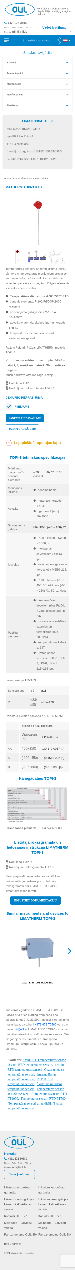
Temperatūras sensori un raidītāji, (30, 1103)
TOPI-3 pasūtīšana (18, 143)
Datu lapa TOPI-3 (20, 383)
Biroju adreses (12, 1243)
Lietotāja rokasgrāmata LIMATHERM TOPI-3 (34, 151)
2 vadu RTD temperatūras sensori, (44, 1060)
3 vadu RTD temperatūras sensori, (30, 1064)
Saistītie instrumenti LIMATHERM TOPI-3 (32, 159)
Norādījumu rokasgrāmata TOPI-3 (31, 388)
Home (5, 178)
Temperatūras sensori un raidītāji (30, 178)
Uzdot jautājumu (54, 27)
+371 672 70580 (17, 23)
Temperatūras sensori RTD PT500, (43, 1098)
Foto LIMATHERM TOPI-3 (23, 128)
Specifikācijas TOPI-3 (20, 136)
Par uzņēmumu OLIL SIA (20, 1234)
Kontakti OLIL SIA (15, 1216)
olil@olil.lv (19, 31)
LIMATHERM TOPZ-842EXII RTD (37, 983)
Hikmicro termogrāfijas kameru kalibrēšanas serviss (19, 1204)
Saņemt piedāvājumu (25, 418)
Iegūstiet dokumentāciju (35, 900)
